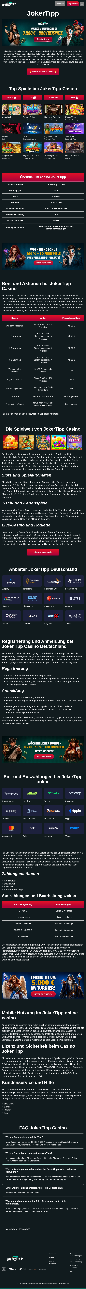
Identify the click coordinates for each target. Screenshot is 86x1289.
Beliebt (10, 97)
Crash (51, 97)
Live (30, 97)
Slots (73, 97)
